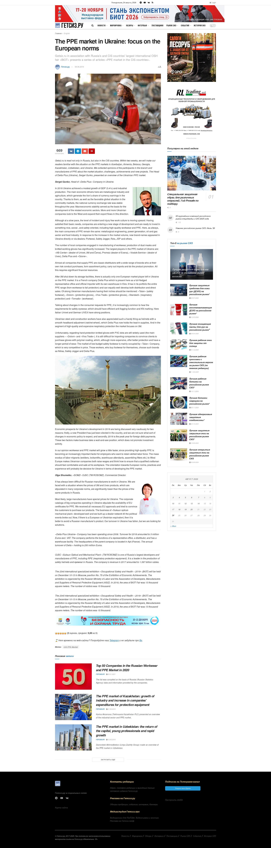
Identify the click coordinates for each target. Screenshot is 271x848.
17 (173, 509)
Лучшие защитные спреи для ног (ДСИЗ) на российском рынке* (190, 271)
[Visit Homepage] (69, 25)
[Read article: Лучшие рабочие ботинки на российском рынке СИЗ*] (178, 383)
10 (173, 503)
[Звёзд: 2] (58, 633)
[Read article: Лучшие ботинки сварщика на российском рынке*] (178, 402)
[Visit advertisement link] (140, 13)
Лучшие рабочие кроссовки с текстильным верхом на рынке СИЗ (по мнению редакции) (201, 362)
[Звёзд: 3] (61, 633)
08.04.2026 (195, 333)
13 (192, 503)
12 (185, 503)
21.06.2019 (111, 709)
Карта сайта (61, 807)
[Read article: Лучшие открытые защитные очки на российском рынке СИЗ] (178, 454)
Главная (58, 33)
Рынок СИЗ (171, 25)
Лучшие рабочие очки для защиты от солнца (200, 343)
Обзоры (129, 25)
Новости (101, 25)
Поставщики (157, 25)
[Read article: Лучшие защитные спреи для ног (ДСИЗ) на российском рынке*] (191, 264)
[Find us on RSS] (152, 2)
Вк (140, 640)
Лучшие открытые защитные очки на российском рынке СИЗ (199, 454)
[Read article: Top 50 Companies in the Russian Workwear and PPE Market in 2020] (73, 676)
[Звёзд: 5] (65, 633)
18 (179, 509)
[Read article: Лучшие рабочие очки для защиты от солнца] (178, 345)
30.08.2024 (195, 462)
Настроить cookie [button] (174, 799)
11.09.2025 (195, 372)
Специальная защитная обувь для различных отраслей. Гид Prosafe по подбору (182, 199)
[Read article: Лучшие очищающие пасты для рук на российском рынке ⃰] (178, 328)
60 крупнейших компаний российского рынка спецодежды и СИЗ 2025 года (193, 217)
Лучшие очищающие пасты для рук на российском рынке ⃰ (200, 326)
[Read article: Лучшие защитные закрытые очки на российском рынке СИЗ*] (178, 435)
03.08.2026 (178, 276)
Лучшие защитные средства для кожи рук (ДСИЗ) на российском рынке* (199, 290)
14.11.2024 (195, 391)
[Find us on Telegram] (141, 2)
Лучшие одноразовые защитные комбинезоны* (200, 417)
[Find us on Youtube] (145, 2)
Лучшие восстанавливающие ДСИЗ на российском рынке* (200, 309)
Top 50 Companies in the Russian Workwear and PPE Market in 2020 (126, 667)
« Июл (173, 526)
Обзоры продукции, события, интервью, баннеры (134, 804)
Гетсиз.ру (65, 66)
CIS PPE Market (71, 647)
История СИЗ (199, 25)
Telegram (114, 640)
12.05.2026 (195, 317)
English (67, 33)
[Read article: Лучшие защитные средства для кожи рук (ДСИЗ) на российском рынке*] (178, 290)
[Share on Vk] (71, 151)
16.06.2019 (111, 739)
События (185, 25)
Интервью (142, 25)
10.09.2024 (195, 443)
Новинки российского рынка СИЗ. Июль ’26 (195, 228)
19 (185, 509)
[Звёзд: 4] (63, 633)
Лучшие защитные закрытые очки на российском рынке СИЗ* (199, 435)
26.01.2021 (111, 674)
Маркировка (115, 25)
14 (198, 503)
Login (213, 2)
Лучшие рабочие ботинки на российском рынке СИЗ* (199, 383)
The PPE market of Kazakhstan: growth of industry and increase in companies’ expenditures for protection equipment (125, 700)
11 (179, 503)
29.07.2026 (195, 298)
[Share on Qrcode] (92, 151)
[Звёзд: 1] (56, 633)
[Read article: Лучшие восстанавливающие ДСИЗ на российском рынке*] (178, 309)
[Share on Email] (85, 151)
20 (192, 509)
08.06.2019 (79, 66)
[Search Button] (92, 25)
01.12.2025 (195, 350)
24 (173, 515)
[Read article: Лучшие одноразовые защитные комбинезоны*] (178, 419)
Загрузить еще (108, 760)
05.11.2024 (195, 407)
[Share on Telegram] (78, 151)
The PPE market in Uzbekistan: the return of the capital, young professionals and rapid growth (126, 731)
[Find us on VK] (149, 2)
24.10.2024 (195, 424)
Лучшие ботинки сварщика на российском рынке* (199, 400)
